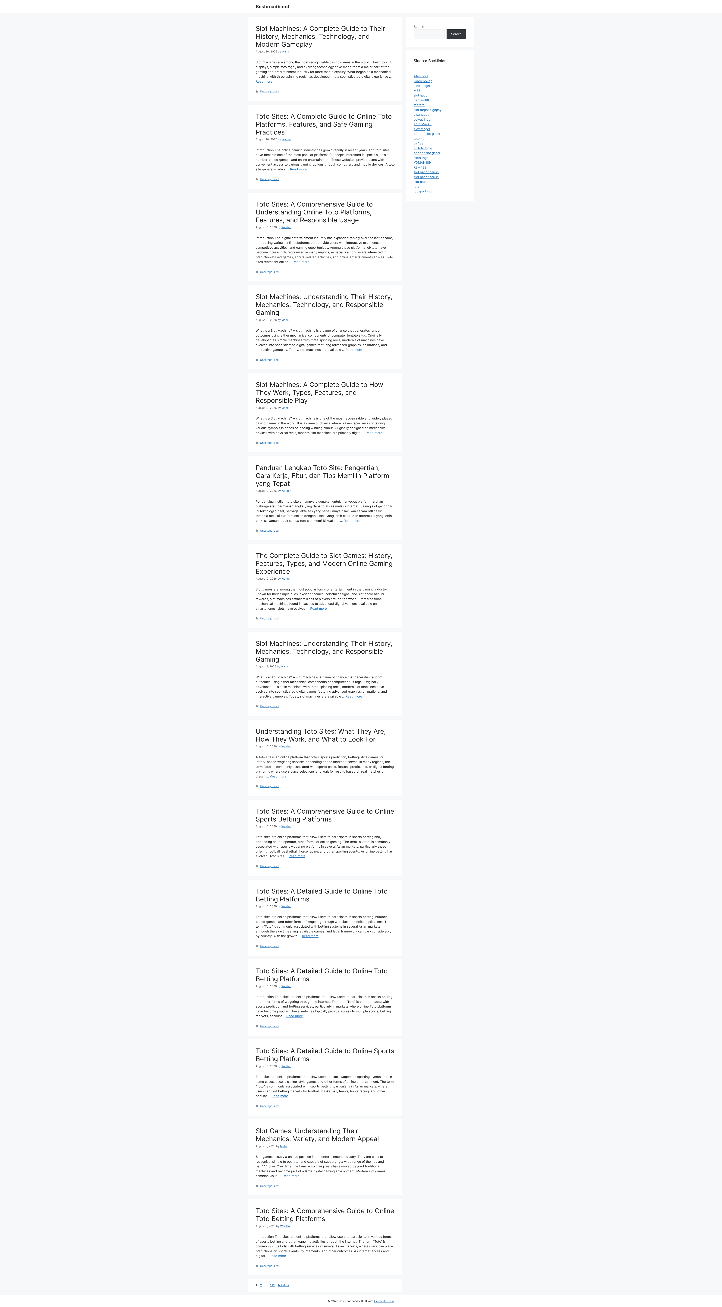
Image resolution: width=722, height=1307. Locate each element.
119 (273, 1285)
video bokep (423, 81)
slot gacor (421, 95)
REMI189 (420, 167)
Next (283, 1285)
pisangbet (421, 114)
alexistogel (422, 86)
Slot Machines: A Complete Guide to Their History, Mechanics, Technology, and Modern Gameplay (320, 36)
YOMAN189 (422, 162)
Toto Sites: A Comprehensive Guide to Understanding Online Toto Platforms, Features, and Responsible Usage (314, 212)
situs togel (421, 158)
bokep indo (422, 119)
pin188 (418, 143)
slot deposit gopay (427, 110)
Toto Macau (423, 124)
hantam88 (421, 100)
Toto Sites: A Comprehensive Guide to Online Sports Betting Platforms (325, 815)
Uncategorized (269, 91)
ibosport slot (423, 191)
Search (419, 27)
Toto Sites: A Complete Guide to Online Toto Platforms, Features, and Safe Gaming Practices (324, 124)
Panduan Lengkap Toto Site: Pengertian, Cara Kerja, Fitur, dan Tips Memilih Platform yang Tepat (322, 475)
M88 (417, 91)
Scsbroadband (272, 6)
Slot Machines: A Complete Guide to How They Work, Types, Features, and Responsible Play (319, 392)
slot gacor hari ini (426, 172)
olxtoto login (423, 148)
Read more (264, 81)
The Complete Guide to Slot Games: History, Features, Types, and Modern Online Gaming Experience (324, 563)
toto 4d (419, 139)
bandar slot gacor (427, 134)
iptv (416, 186)
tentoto (419, 105)
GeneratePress (384, 1301)
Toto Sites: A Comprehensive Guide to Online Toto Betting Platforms (325, 1215)
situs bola (421, 76)
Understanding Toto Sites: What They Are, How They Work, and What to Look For (321, 735)
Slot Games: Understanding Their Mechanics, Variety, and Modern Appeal (317, 1135)
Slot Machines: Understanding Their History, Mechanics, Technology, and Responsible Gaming (324, 304)
